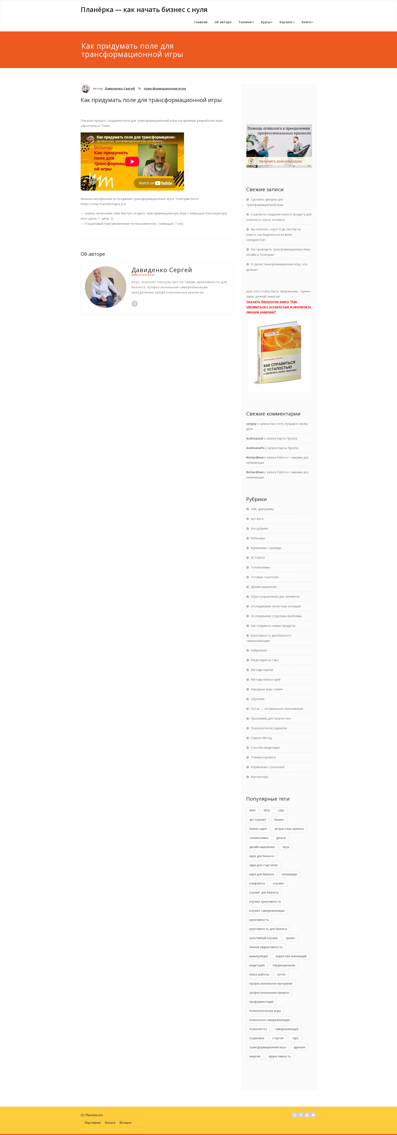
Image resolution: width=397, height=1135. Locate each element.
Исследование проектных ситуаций (276, 606)
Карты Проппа (287, 438)
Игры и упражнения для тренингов (275, 596)
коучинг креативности (265, 901)
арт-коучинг (257, 820)
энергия (254, 1056)
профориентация (261, 1002)
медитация (257, 965)
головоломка (258, 838)
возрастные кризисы (289, 829)
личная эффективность (265, 947)
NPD (267, 810)
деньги (281, 838)
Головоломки (260, 567)
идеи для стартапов (263, 865)
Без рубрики (259, 528)
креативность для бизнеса (268, 929)
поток (281, 974)
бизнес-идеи (258, 829)
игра (286, 847)
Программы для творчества (270, 718)
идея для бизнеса (261, 874)
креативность (259, 920)
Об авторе (223, 22)
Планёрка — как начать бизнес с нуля (144, 9)
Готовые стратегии (264, 577)
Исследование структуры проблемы (276, 616)
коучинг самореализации (267, 911)
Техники (245, 22)
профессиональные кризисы (269, 992)
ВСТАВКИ (258, 558)
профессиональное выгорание (271, 983)
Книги (306, 22)
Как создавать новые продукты (273, 626)
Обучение (258, 699)
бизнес (279, 820)
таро (295, 1038)
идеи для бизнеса (261, 856)
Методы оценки (262, 670)
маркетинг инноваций (291, 956)
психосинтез (258, 1029)
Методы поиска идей (265, 679)
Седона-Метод (261, 738)
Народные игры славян (267, 689)
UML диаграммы (262, 509)
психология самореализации (269, 1020)
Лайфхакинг (259, 650)
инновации (289, 874)
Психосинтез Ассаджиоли (269, 728)
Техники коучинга (263, 757)
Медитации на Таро (265, 660)
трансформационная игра (164, 88)
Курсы (266, 22)
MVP (252, 810)
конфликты (257, 883)
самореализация (286, 1029)
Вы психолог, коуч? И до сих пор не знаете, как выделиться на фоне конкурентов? (273, 234)
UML (281, 810)
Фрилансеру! (259, 777)
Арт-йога (257, 519)
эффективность (279, 1056)
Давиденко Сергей (120, 88)
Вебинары (258, 538)
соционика (256, 1038)
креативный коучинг (263, 938)
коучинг (278, 883)
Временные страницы (266, 548)
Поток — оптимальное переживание (277, 709)
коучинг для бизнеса (263, 892)
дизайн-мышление (262, 847)
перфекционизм (284, 965)
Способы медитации (265, 747)
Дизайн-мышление (264, 587)
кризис (290, 938)
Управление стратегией (267, 767)
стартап (278, 1038)
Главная (201, 22)
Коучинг (286, 22)
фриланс (300, 1047)
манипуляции (258, 956)
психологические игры (265, 1011)
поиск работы (259, 974)
